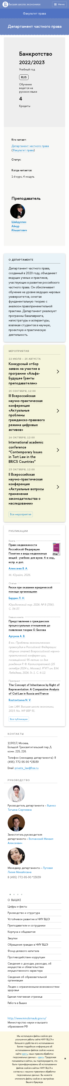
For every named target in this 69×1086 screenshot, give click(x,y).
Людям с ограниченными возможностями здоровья (33, 988)
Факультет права (34, 13)
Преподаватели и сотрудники (26, 925)
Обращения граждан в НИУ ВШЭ (28, 944)
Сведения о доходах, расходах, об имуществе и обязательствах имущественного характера (29, 967)
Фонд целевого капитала (23, 951)
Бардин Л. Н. (17, 598)
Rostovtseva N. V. (20, 700)
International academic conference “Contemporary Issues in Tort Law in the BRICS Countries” (26, 452)
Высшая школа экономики (24, 4)
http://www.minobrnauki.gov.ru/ (27, 1018)
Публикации (18, 531)
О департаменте (21, 259)
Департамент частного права (35, 26)
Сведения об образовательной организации (27, 978)
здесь (25, 1053)
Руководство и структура (24, 913)
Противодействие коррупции (26, 957)
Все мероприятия (20, 514)
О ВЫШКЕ (14, 900)
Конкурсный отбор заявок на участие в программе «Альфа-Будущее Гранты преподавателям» (24, 373)
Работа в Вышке (17, 1003)
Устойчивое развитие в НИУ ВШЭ (29, 919)
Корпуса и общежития (21, 932)
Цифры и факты (17, 906)
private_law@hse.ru (27, 768)
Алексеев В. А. (18, 568)
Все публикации (19, 719)
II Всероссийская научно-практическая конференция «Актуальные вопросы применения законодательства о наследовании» (26, 489)
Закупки (12, 938)
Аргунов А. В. (17, 636)
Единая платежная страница (25, 996)
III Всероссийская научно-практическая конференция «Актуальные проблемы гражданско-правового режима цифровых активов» (27, 412)
